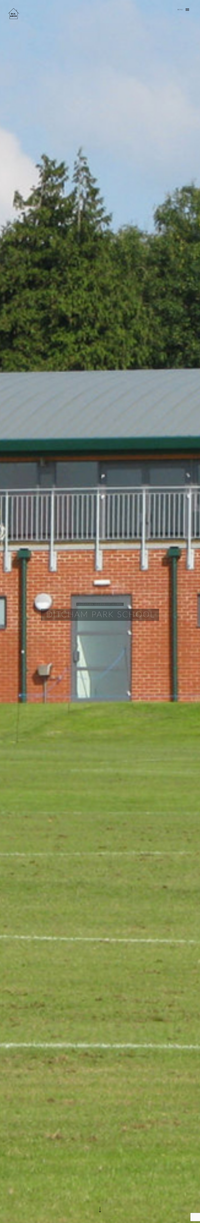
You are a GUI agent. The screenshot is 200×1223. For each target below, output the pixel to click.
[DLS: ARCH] (13, 13)
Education (85, 604)
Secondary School (108, 604)
